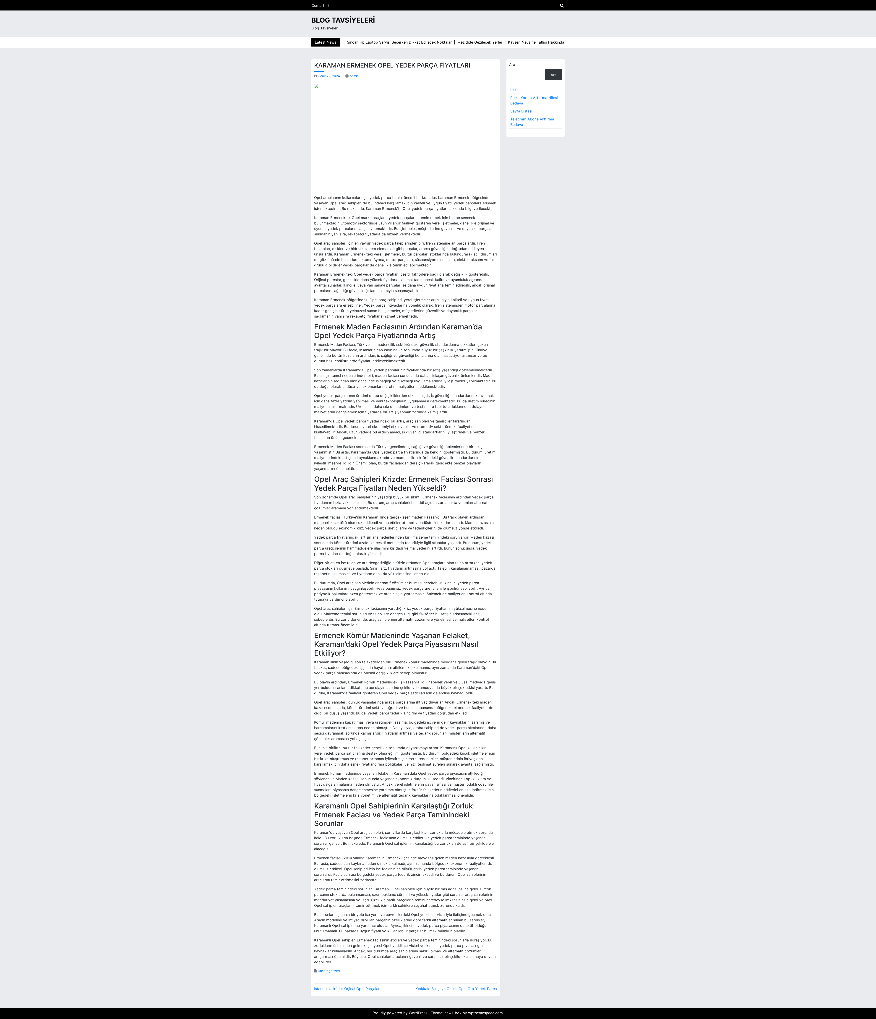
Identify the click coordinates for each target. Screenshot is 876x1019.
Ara (512, 64)
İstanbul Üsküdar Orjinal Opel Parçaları (347, 988)
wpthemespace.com (485, 1013)
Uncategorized (329, 971)
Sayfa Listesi (521, 111)
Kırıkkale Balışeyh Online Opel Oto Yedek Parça (456, 988)
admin (354, 76)
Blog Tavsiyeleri (343, 20)
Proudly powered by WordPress (400, 1013)
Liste (514, 89)
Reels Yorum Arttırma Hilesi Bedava (534, 100)
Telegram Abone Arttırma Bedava (532, 122)
